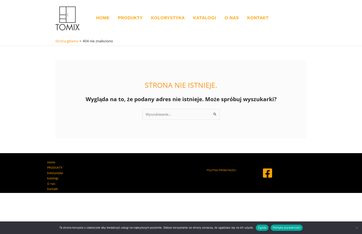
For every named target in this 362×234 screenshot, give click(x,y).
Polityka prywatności (287, 227)
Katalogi (204, 18)
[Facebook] (267, 173)
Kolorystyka (168, 18)
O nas (232, 18)
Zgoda (262, 227)
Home (103, 18)
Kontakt (258, 18)
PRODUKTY (130, 18)
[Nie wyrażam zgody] (357, 228)
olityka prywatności (222, 170)
